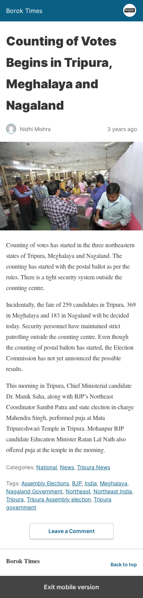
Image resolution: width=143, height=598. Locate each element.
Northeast (78, 491)
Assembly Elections (45, 483)
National (46, 467)
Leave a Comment (71, 531)
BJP (77, 483)
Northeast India (112, 491)
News (67, 467)
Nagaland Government (34, 491)
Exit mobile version (71, 587)
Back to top (124, 564)
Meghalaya (113, 483)
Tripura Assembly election (59, 499)
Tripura (15, 499)
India (91, 483)
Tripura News (93, 467)
